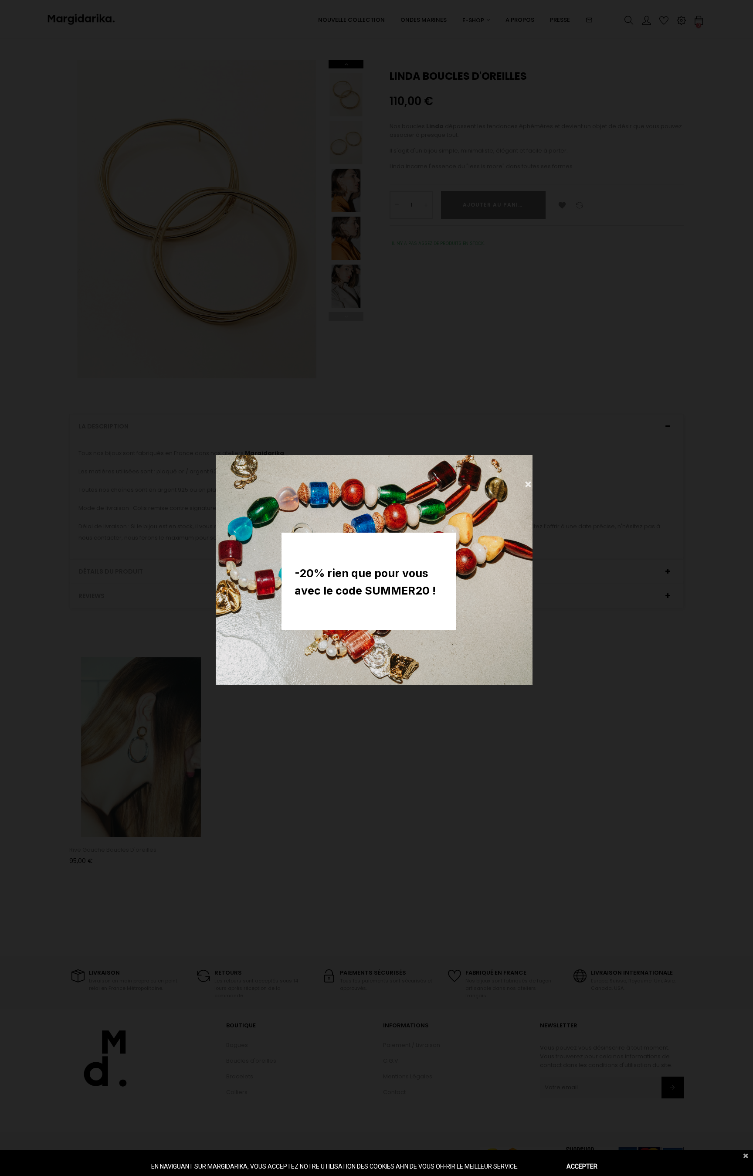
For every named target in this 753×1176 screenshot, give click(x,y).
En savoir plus (538, 1166)
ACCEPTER (581, 1166)
